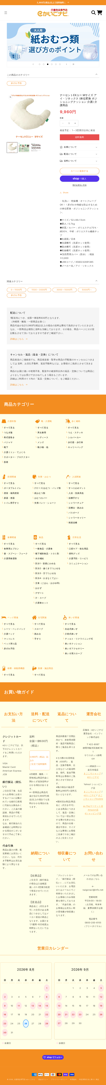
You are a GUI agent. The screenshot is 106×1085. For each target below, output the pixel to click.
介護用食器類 (10, 558)
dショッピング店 (93, 813)
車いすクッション (73, 643)
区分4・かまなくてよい (46, 578)
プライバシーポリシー (59, 1079)
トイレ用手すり (11, 503)
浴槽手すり (73, 498)
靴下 (5, 447)
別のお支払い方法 (79, 185)
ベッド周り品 (10, 643)
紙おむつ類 (39, 493)
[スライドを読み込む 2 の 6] (44, 64)
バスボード (73, 512)
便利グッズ (74, 553)
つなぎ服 (8, 432)
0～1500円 (16, 289)
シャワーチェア (76, 503)
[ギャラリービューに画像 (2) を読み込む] (24, 147)
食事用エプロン (11, 548)
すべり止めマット (77, 488)
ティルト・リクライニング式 (78, 638)
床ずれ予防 (16, 83)
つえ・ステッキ (75, 432)
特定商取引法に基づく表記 (89, 1079)
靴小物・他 (42, 447)
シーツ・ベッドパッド (14, 629)
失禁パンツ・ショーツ (45, 503)
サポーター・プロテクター (16, 457)
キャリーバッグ (75, 447)
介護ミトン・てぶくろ (14, 452)
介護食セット (41, 602)
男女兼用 (41, 432)
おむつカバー (40, 498)
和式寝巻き (9, 437)
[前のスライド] (33, 64)
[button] (6, 13)
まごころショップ (92, 773)
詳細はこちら (17, 339)
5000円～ (87, 289)
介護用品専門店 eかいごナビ (24, 1079)
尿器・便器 (9, 498)
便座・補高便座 (11, 493)
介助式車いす (71, 634)
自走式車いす (71, 629)
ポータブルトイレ (12, 488)
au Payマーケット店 (93, 806)
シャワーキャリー (77, 517)
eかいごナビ (93, 777)
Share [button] (66, 192)
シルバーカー (74, 437)
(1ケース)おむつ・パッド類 (47, 488)
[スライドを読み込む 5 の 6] (56, 64)
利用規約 (73, 1079)
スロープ (38, 629)
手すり (37, 638)
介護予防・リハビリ (78, 558)
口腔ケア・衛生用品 (78, 548)
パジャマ (8, 442)
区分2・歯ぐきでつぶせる (47, 568)
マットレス (9, 638)
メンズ (40, 442)
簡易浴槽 (72, 522)
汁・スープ (40, 598)
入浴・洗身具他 (76, 493)
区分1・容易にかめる (45, 563)
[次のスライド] (66, 64)
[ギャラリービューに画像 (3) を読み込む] (36, 147)
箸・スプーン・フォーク (15, 553)
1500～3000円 (39, 289)
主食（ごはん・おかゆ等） (48, 583)
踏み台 (37, 634)
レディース (42, 437)
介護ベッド (9, 634)
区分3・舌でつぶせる (45, 573)
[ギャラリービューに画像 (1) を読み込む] (12, 147)
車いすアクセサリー (74, 648)
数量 (62, 118)
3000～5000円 (65, 289)
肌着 (5, 462)
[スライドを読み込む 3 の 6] (48, 64)
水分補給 (39, 558)
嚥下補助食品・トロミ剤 (47, 553)
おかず (38, 588)
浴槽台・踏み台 (76, 507)
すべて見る (9, 427)
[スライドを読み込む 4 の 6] (52, 64)
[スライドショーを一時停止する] (73, 64)
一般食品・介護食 (44, 548)
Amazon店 (93, 809)
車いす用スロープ (73, 653)
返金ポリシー (43, 1079)
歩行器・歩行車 (75, 442)
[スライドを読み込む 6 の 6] (60, 64)
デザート (39, 593)
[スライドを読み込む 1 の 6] (39, 64)
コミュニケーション (78, 563)
